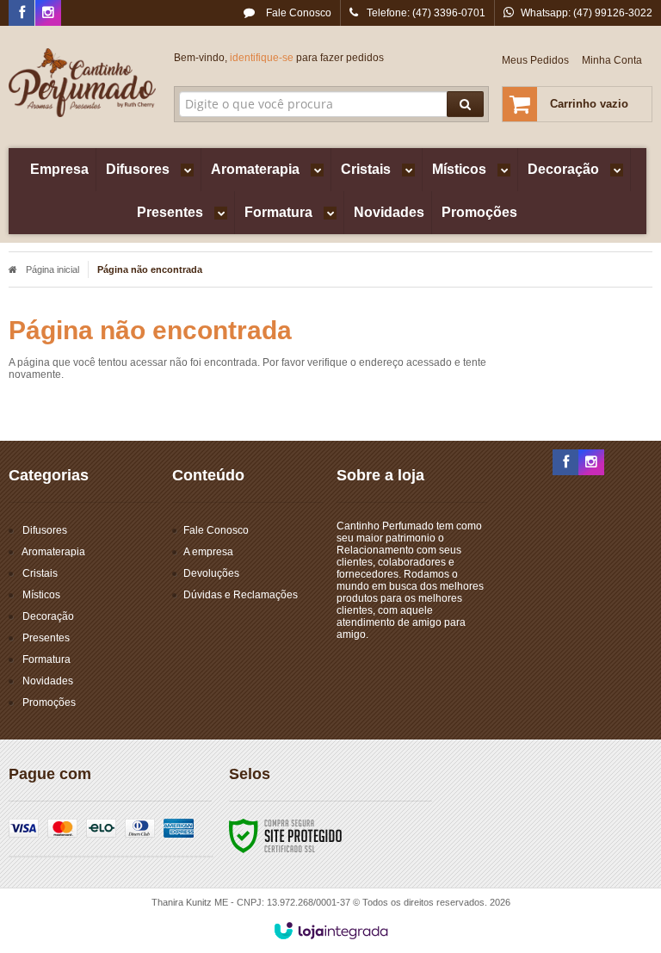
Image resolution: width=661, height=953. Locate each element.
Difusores (44, 530)
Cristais (40, 573)
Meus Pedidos (535, 60)
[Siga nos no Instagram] (48, 14)
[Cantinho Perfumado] (83, 82)
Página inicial (52, 269)
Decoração (48, 616)
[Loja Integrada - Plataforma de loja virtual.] (331, 930)
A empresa (208, 552)
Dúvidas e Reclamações (240, 595)
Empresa (59, 169)
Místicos (41, 595)
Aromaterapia (53, 552)
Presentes (46, 638)
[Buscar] (465, 104)
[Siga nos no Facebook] (21, 14)
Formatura (46, 659)
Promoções (49, 702)
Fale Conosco (297, 13)
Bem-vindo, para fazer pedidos (279, 58)
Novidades (47, 681)
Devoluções (211, 573)
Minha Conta (612, 60)
